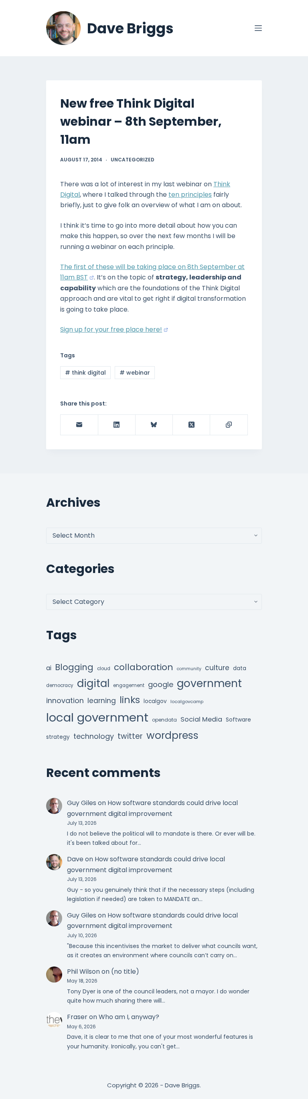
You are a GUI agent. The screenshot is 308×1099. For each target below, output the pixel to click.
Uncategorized (132, 159)
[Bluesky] (154, 425)
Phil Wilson (83, 971)
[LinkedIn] (117, 425)
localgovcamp (186, 701)
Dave (75, 859)
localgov (155, 701)
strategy (58, 737)
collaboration (143, 667)
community (189, 669)
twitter (130, 736)
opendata (164, 719)
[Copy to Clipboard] (228, 425)
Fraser (77, 1017)
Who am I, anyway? (129, 1017)
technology (93, 736)
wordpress (172, 735)
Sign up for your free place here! (111, 329)
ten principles (190, 194)
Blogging (74, 667)
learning (101, 700)
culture (217, 668)
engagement (128, 685)
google (160, 684)
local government (97, 717)
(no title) (125, 971)
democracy (59, 685)
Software (238, 720)
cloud (103, 668)
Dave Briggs (130, 28)
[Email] (79, 425)
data (239, 668)
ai (48, 668)
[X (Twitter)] (191, 425)
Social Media (201, 719)
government (209, 683)
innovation (65, 700)
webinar (135, 373)
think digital (85, 373)
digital (93, 683)
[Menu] (258, 28)
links (130, 699)
